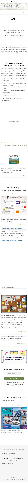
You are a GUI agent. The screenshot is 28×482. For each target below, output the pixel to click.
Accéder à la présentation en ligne (12, 145)
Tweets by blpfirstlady (7, 463)
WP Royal (11, 479)
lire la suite (24, 175)
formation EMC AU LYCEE (6, 142)
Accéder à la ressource (22, 331)
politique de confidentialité (11, 384)
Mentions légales (21, 479)
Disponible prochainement (21, 343)
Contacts (15, 479)
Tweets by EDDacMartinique (8, 453)
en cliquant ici (13, 193)
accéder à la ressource (22, 224)
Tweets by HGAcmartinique (8, 400)
